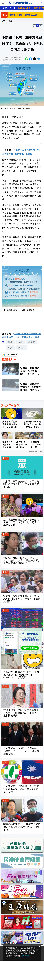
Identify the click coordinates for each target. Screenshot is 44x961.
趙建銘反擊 (24, 7)
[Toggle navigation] (3, 3)
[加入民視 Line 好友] (22, 641)
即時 (12, 7)
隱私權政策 (25, 956)
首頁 (5, 7)
